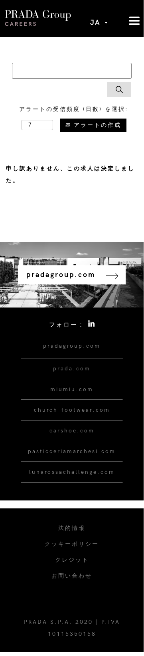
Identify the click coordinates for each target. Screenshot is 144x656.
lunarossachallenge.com (72, 472)
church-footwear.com (72, 410)
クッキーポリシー (72, 544)
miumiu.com (71, 389)
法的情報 (71, 528)
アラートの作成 (96, 125)
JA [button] (97, 22)
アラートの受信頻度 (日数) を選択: (73, 109)
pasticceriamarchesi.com (72, 451)
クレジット (72, 560)
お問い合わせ (71, 575)
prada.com (72, 368)
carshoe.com (72, 430)
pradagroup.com (72, 346)
